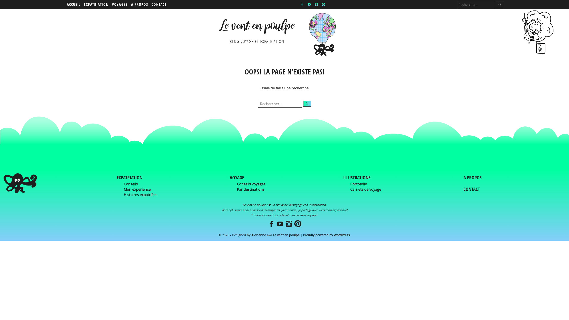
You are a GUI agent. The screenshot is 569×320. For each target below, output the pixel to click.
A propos (139, 4)
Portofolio (358, 184)
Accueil (73, 4)
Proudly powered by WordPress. (327, 235)
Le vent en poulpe (257, 27)
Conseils (131, 184)
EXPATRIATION (129, 177)
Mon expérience (137, 189)
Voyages (119, 4)
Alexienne (258, 235)
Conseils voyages (251, 184)
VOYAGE (237, 177)
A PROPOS (472, 177)
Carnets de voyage (365, 189)
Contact (159, 4)
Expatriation (96, 4)
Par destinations (250, 189)
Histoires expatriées (140, 194)
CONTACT (471, 189)
